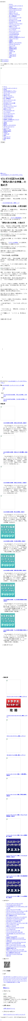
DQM (9, 976)
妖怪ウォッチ (15, 982)
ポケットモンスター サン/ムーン (15, 945)
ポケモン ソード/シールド (15, 23)
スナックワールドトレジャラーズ (16, 939)
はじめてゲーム (13, 22)
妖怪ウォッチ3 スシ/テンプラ (15, 949)
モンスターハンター (16, 980)
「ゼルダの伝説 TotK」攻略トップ (10, 202)
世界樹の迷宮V (13, 48)
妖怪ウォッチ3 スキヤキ (15, 42)
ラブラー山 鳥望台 (13, 242)
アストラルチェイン (14, 25)
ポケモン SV (12, 11)
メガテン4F (12, 51)
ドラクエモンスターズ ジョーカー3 (16, 951)
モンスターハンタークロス (14, 954)
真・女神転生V (11, 915)
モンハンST (12, 45)
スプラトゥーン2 (13, 35)
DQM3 (10, 7)
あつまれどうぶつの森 (13, 921)
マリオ (6, 980)
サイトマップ (12, 54)
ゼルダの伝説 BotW (14, 34)
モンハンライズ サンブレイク (15, 912)
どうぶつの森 (13, 976)
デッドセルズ (12, 29)
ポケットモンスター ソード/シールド (16, 923)
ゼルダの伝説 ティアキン (15, 8)
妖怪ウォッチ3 (13, 47)
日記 (8, 955)
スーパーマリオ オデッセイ (14, 932)
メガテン (10, 980)
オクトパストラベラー (15, 31)
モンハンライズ (13, 19)
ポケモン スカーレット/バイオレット (16, 911)
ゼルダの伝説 (5, 385)
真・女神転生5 (13, 16)
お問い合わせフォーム (9, 1008)
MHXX (11, 41)
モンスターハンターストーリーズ (16, 946)
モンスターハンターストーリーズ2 (16, 917)
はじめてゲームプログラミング (15, 918)
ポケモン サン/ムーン (14, 44)
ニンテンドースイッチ (15, 385)
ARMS (10, 40)
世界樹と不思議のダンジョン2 (17, 37)
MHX (10, 53)
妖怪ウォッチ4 (13, 26)
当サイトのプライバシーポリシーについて (14, 1014)
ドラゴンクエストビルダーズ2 (15, 927)
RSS (10, 57)
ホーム (11, 4)
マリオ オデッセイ (14, 32)
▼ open (2, 142)
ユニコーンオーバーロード (16, 5)
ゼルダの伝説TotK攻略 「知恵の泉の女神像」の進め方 (14, 570)
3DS (4, 976)
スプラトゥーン (19, 978)
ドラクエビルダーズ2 (14, 28)
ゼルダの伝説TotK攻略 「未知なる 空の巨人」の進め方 (14, 482)
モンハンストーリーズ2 (15, 17)
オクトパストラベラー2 (15, 10)
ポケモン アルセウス (14, 14)
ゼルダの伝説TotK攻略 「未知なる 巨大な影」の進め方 (14, 422)
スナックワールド (13, 38)
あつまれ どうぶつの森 (15, 20)
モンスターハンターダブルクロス (16, 942)
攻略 (23, 385)
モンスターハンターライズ (14, 920)
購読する (6, 988)
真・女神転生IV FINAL (13, 952)
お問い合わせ (12, 55)
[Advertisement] (14, 158)
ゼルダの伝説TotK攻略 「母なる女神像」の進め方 (13, 511)
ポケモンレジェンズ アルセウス (15, 914)
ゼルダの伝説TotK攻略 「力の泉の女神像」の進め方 (14, 541)
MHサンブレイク (13, 13)
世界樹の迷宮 (9, 982)
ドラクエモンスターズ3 (13, 905)
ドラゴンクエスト (8, 979)
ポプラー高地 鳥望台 (16, 217)
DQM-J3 (11, 50)
